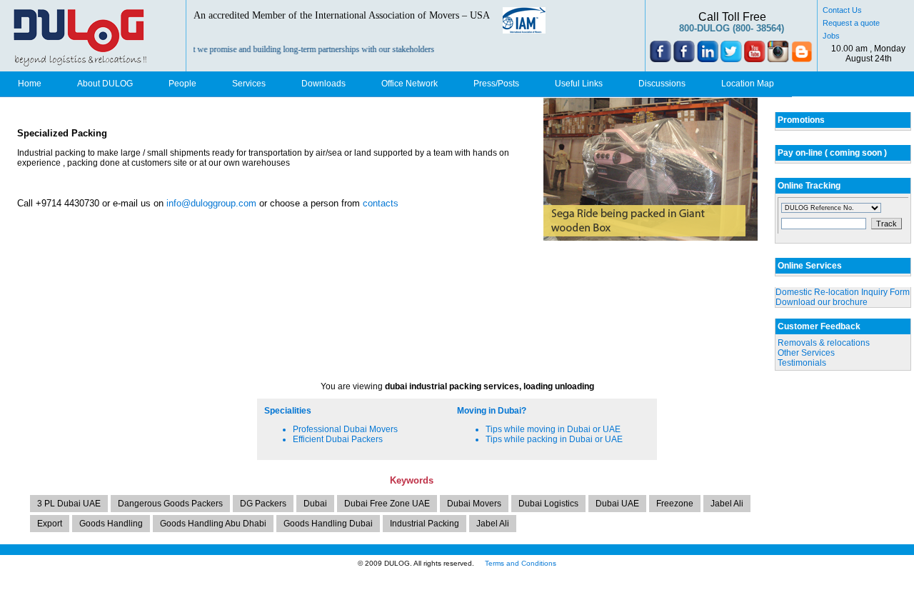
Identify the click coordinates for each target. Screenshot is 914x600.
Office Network (409, 84)
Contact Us (842, 10)
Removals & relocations (824, 343)
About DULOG (105, 84)
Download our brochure (821, 302)
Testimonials (802, 363)
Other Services (806, 353)
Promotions (801, 120)
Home (29, 84)
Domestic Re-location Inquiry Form (842, 292)
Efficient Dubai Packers (338, 439)
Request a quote (851, 23)
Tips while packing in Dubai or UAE (554, 439)
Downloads (323, 84)
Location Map (747, 84)
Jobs (831, 35)
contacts (380, 203)
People (182, 84)
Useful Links (579, 84)
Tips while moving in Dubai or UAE (553, 429)
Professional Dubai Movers (345, 429)
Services (249, 84)
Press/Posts (496, 84)
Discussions (662, 84)
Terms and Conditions (520, 563)
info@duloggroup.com (211, 203)
